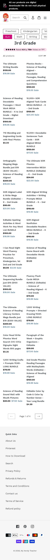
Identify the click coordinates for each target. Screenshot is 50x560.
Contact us (12, 493)
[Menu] (45, 17)
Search (9, 463)
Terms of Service (14, 501)
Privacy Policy (13, 471)
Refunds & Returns (16, 478)
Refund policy (13, 508)
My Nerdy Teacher (29, 551)
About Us (11, 440)
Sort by (42, 56)
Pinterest (10, 448)
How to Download (15, 456)
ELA (7, 36)
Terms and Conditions (17, 486)
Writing (33, 36)
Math (19, 36)
